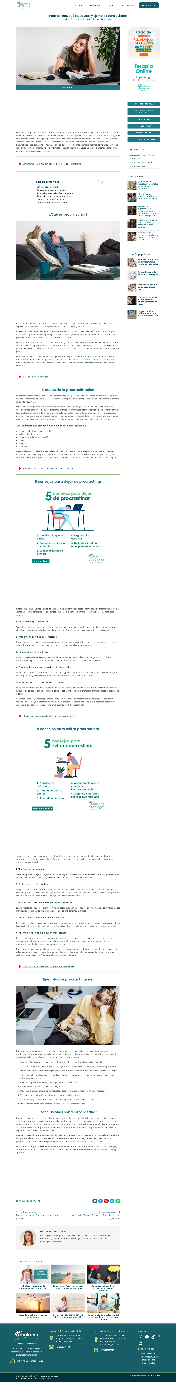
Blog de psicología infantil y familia (140, 162)
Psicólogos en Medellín (144, 104)
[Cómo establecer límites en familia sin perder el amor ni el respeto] (132, 236)
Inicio (67, 19)
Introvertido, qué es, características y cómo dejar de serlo (48, 716)
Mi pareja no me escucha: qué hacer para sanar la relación (148, 196)
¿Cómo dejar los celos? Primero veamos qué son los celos (48, 468)
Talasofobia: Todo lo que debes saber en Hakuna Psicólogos (68, 1287)
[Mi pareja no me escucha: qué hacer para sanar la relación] (132, 197)
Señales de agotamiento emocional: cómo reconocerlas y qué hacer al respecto (147, 211)
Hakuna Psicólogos (28, 1376)
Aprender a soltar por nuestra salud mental (33, 1316)
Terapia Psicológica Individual (143, 111)
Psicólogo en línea (154, 1376)
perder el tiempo (35, 690)
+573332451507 (107, 1350)
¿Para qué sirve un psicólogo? (36, 377)
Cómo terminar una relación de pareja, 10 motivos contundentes (52, 163)
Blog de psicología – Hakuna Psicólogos (141, 155)
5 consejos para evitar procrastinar (54, 196)
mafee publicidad (45, 1378)
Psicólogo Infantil (144, 126)
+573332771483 (63, 1347)
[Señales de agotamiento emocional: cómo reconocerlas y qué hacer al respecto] (132, 210)
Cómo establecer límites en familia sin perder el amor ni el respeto (148, 236)
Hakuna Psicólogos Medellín (31, 1146)
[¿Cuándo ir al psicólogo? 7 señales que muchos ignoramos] (132, 185)
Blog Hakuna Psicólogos (80, 19)
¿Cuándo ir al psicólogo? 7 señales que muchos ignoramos (148, 185)
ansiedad (89, 362)
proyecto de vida (57, 944)
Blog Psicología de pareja (136, 166)
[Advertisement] (68, 110)
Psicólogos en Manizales (143, 140)
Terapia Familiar (143, 133)
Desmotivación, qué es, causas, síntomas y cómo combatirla (68, 1316)
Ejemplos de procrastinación (51, 199)
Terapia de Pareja (144, 119)
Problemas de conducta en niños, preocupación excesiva (48, 966)
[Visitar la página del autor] (28, 1238)
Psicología (95, 19)
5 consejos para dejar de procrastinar (55, 193)
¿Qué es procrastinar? (47, 187)
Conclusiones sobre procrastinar (53, 202)
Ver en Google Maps (65, 1341)
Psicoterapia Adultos (150, 1356)
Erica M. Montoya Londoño (54, 1231)
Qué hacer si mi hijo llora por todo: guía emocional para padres (147, 223)
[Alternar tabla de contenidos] (99, 182)
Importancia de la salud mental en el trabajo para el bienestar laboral (103, 1317)
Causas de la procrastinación (51, 190)
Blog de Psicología (134, 158)
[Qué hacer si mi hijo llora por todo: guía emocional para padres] (132, 223)
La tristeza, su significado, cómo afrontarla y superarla (33, 1287)
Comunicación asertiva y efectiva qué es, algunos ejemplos (103, 1288)
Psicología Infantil (148, 1353)
